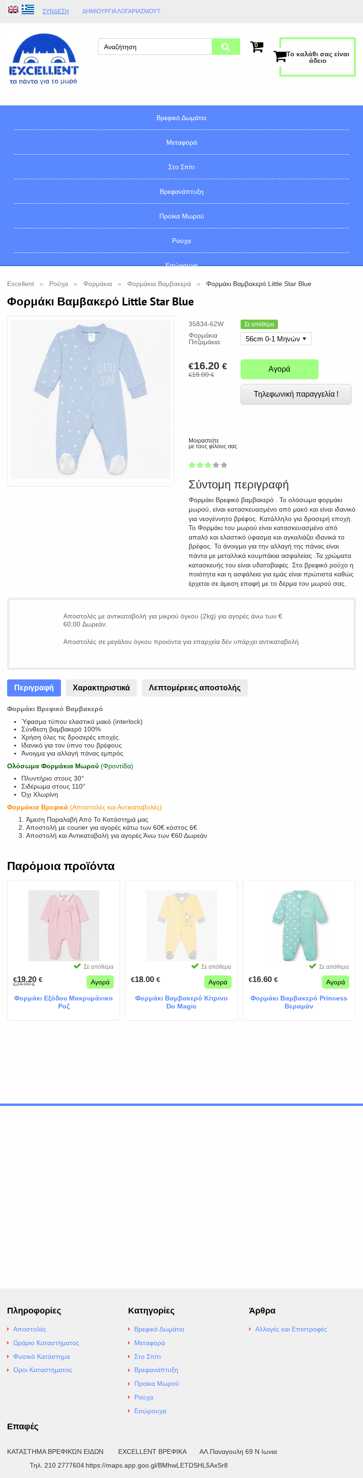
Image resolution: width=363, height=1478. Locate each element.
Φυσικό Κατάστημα (41, 1356)
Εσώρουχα (181, 265)
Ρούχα (181, 240)
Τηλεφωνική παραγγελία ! (296, 394)
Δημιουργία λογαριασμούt (121, 12)
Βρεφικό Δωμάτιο (181, 118)
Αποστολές (29, 1329)
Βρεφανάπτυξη (182, 191)
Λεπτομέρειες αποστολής (195, 688)
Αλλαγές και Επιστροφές (291, 1329)
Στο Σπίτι (181, 167)
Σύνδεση (56, 11)
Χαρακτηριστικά (101, 688)
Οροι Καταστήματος (42, 1370)
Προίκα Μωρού (181, 216)
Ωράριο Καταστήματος (46, 1343)
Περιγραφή (34, 688)
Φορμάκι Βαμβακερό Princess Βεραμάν (299, 1002)
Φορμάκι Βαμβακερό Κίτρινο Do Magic (181, 1002)
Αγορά (279, 369)
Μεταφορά (181, 142)
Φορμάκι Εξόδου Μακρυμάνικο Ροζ (63, 1002)
